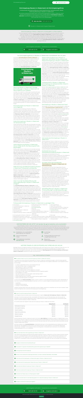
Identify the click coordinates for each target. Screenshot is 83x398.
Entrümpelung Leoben (17, 220)
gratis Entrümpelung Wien (63, 114)
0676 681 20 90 (32, 49)
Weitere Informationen (57, 394)
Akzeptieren (41, 396)
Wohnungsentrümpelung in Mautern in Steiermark (55, 87)
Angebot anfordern (52, 49)
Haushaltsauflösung (54, 209)
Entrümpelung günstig (36, 207)
